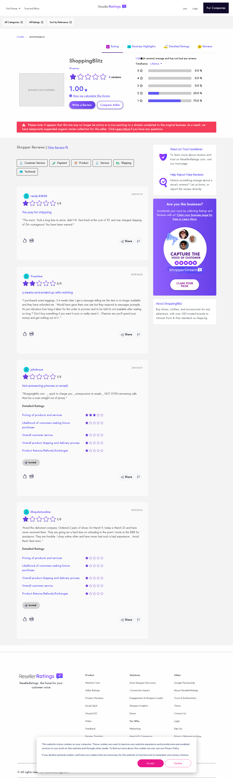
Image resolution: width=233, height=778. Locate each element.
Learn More (122, 129)
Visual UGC (91, 713)
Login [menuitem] (195, 8)
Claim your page (184, 284)
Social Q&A (91, 705)
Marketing (135, 728)
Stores (20, 37)
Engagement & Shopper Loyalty (146, 698)
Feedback (90, 728)
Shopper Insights (139, 705)
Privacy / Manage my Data (187, 736)
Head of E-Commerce (141, 736)
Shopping (74, 68)
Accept (151, 763)
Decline (178, 763)
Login (177, 721)
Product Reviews (94, 698)
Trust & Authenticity (185, 698)
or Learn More (187, 219)
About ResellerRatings (186, 690)
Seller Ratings (92, 690)
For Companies (216, 8)
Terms (177, 705)
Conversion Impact (140, 690)
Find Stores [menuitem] (11, 8)
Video (88, 721)
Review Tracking (94, 736)
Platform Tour (92, 682)
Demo (133, 713)
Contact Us (180, 713)
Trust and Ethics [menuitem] (31, 8)
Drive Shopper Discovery (143, 682)
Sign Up (178, 728)
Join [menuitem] (185, 8)
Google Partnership (184, 682)
